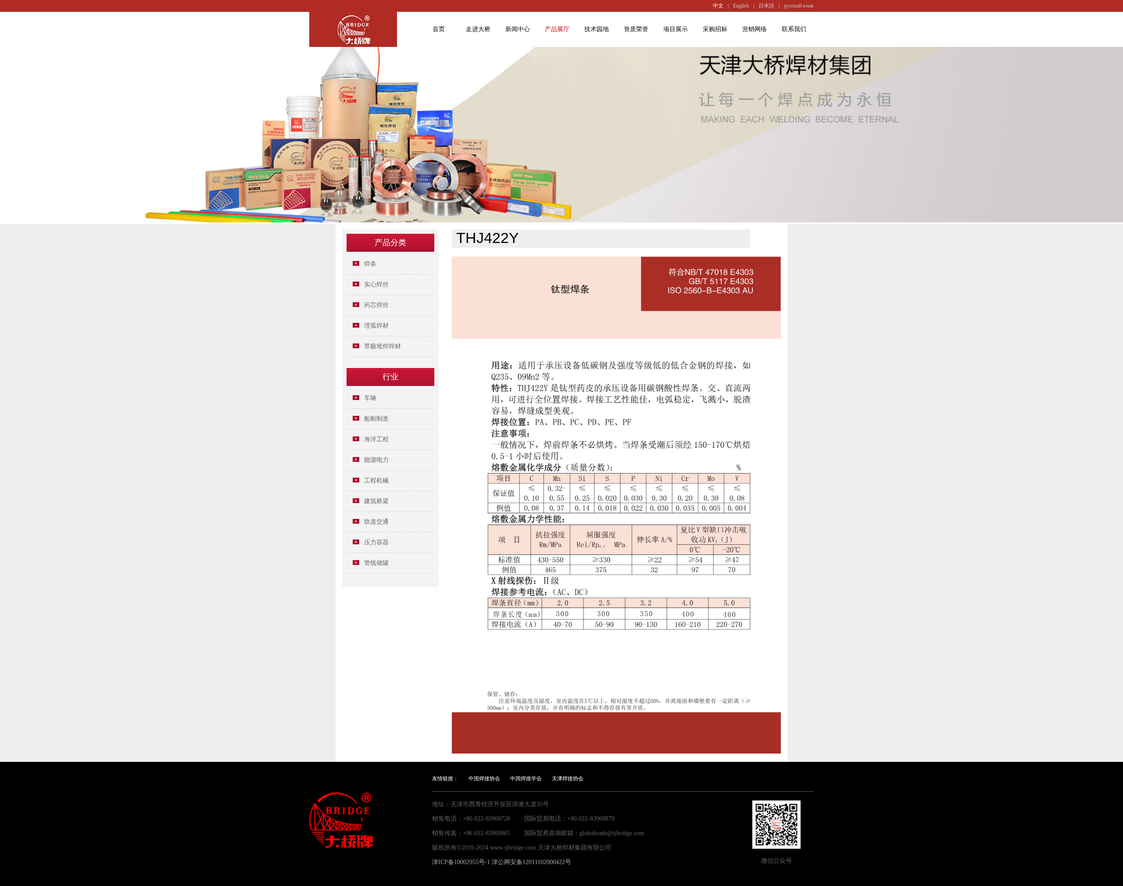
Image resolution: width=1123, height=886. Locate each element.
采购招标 (715, 29)
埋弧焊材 (376, 325)
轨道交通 (376, 521)
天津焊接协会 (567, 778)
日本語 (766, 6)
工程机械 (376, 480)
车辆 (370, 398)
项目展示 (675, 29)
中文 (718, 6)
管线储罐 (376, 563)
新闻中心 (517, 29)
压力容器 (376, 542)
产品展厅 (557, 29)
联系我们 (794, 29)
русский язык (799, 6)
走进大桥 (478, 29)
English (741, 6)
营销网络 (754, 29)
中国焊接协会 (484, 778)
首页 (439, 29)
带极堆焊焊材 (382, 346)
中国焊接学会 (526, 778)
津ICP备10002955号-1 (461, 862)
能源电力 (376, 460)
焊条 (370, 264)
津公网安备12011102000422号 (531, 862)
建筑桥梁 (376, 501)
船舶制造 (376, 418)
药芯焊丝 (376, 305)
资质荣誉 (636, 29)
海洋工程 (376, 439)
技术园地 (596, 29)
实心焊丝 (376, 284)
